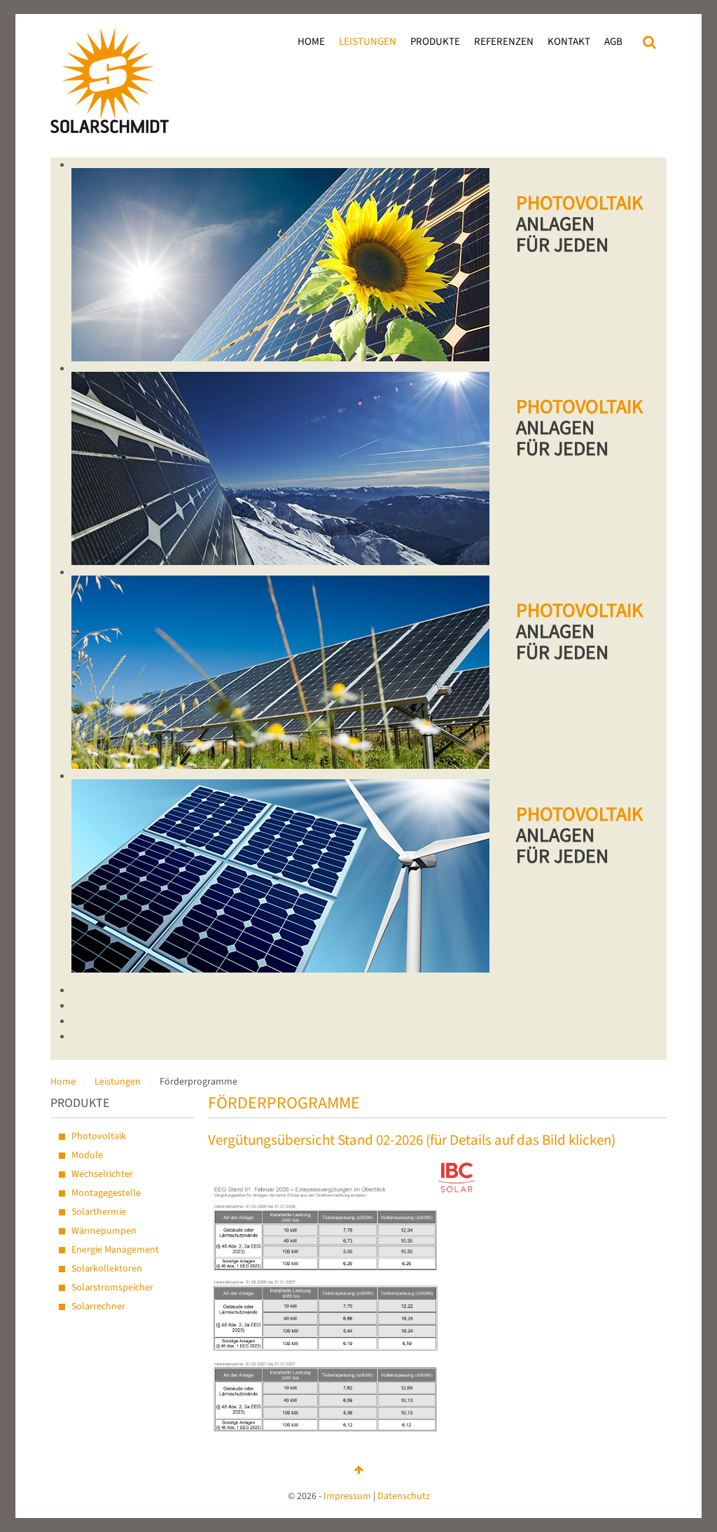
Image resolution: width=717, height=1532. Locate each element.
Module (87, 1155)
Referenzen (504, 41)
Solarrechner (98, 1307)
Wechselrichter (102, 1174)
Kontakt (569, 41)
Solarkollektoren (106, 1269)
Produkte (435, 41)
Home (311, 41)
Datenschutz (403, 1496)
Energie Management (115, 1250)
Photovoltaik (98, 1136)
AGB (613, 41)
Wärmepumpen (104, 1231)
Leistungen (367, 41)
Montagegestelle (106, 1193)
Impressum (347, 1496)
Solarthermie (98, 1212)
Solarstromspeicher (112, 1288)
